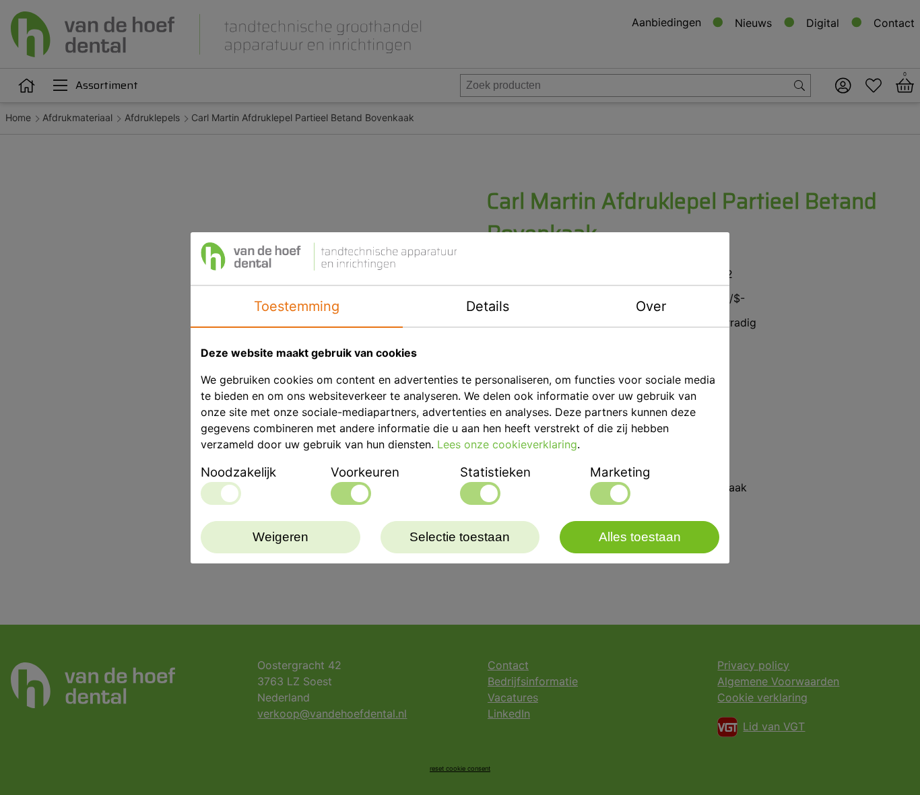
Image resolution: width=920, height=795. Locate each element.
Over (651, 306)
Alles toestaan (640, 537)
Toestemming (296, 306)
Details (487, 306)
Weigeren (280, 537)
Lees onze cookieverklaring (507, 444)
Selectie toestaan (459, 537)
